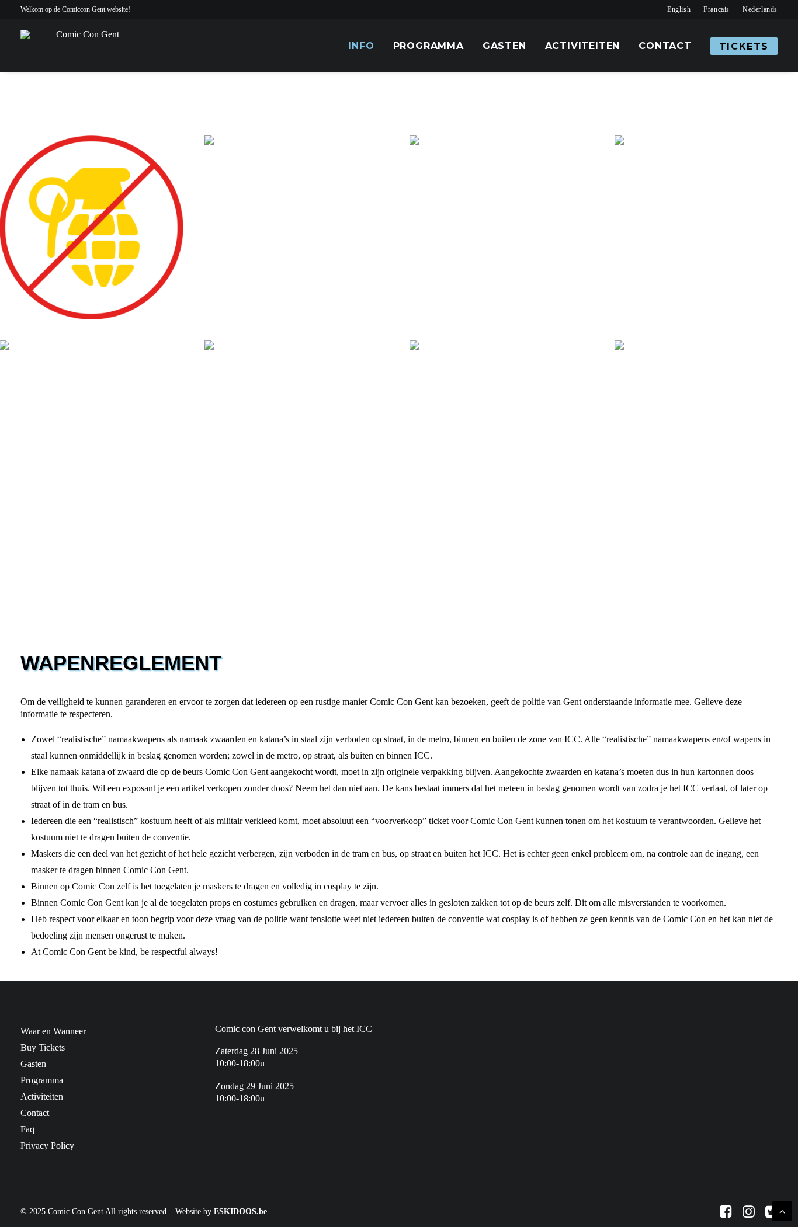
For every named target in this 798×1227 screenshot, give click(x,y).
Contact (665, 45)
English (679, 9)
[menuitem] (679, 9)
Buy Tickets (42, 1047)
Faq (27, 1129)
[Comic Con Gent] (82, 46)
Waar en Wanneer (53, 1031)
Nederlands (760, 9)
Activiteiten (582, 45)
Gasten (504, 45)
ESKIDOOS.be (240, 1211)
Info (361, 45)
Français (716, 9)
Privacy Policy (47, 1145)
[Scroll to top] (782, 1210)
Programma (428, 45)
